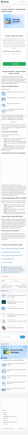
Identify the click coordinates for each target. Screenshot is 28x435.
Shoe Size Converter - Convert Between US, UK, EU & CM (7, 286)
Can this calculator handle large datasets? (14, 252)
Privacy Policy (6, 418)
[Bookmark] (2, 281)
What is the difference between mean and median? (14, 248)
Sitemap (5, 414)
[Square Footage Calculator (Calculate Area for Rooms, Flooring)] (3, 112)
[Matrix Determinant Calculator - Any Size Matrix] (3, 95)
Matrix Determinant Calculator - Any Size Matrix (16, 91)
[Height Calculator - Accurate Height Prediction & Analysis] (4, 366)
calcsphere (24, 428)
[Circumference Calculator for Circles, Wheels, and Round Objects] (3, 316)
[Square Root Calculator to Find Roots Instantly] (3, 323)
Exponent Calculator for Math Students (15, 327)
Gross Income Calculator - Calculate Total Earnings (12, 360)
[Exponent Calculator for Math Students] (3, 329)
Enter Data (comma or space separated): (12, 51)
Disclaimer (5, 420)
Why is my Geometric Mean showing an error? (14, 255)
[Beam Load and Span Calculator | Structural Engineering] (4, 385)
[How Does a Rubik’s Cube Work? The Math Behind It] (4, 391)
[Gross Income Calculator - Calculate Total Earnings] (14, 358)
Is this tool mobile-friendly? (14, 259)
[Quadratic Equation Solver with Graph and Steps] (3, 101)
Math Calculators (5, 276)
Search (22, 337)
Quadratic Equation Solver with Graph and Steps (16, 97)
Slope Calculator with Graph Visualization (15, 308)
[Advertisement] (14, 169)
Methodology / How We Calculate (9, 416)
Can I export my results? (14, 262)
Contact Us (5, 424)
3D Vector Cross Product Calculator (13, 103)
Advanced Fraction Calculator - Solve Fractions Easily (21, 286)
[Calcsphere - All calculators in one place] (5, 2)
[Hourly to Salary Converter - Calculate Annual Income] (4, 379)
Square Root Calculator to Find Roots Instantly (16, 321)
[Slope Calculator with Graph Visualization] (3, 310)
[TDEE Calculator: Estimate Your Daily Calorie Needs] (4, 373)
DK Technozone (3, 434)
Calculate (15, 64)
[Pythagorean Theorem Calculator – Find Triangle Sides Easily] (3, 303)
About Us (5, 412)
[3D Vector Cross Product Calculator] (3, 107)
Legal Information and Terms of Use (10, 422)
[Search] (24, 2)
